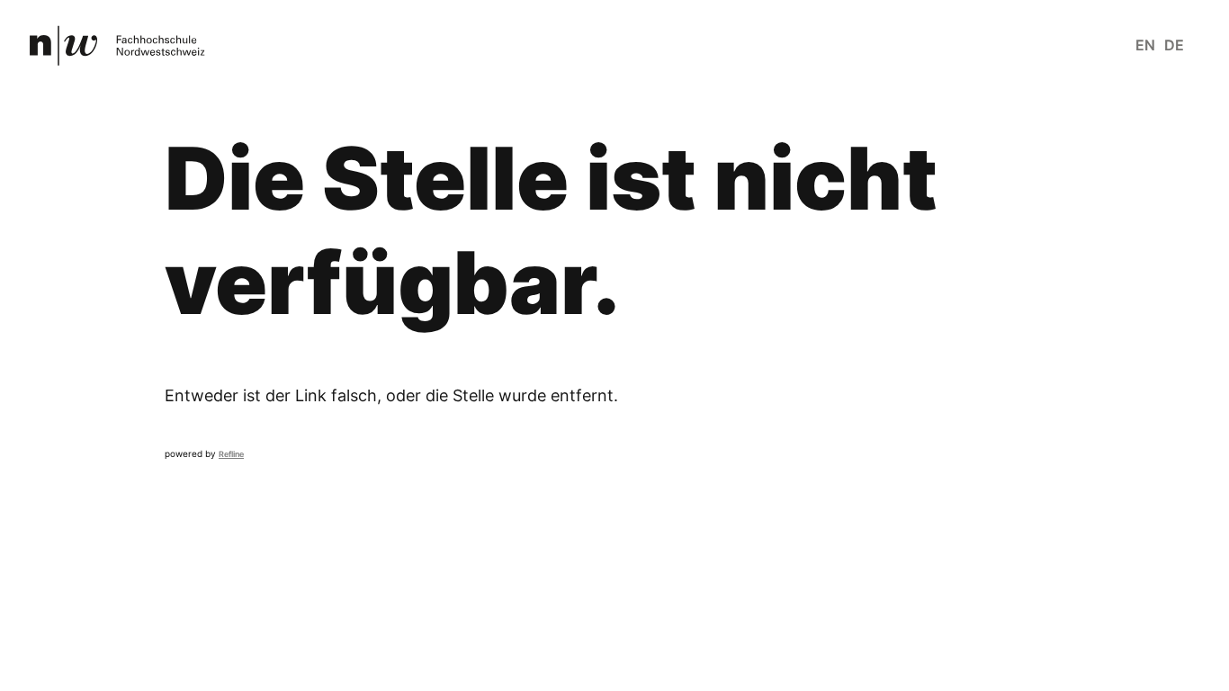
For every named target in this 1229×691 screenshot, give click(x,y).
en (1145, 45)
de (1174, 45)
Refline (231, 454)
